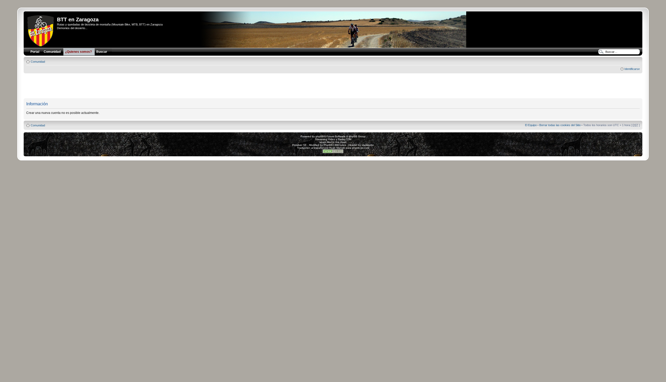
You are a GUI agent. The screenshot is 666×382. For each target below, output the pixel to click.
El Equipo (531, 125)
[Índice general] (41, 30)
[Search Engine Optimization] (333, 152)
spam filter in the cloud (333, 142)
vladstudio (368, 145)
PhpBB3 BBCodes (335, 145)
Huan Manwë (337, 147)
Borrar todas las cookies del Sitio (560, 125)
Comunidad (38, 61)
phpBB (320, 136)
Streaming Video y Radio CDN (333, 139)
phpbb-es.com (360, 147)
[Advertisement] (333, 86)
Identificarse (632, 68)
